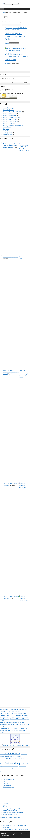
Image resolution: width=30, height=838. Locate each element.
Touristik (6, 769)
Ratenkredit (11, 766)
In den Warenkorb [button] (14, 43)
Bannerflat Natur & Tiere (10, 115)
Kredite (22, 760)
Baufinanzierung (24, 754)
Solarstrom (21, 766)
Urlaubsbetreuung (17, 769)
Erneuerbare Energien (21, 756)
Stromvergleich (8, 768)
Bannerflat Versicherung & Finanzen (13, 125)
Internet (6, 760)
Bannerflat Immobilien (9, 114)
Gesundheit (19, 758)
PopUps (5, 781)
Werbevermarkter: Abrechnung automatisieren (16, 829)
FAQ (4, 805)
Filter (25, 82)
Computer (11, 756)
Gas (15, 758)
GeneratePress (5, 835)
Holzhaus (26, 758)
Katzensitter (18, 760)
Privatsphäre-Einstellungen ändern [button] (10, 817)
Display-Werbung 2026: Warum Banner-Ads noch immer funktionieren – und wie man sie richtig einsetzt (14, 730)
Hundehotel (2, 760)
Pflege (22, 763)
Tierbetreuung (22, 768)
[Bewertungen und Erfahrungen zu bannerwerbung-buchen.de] (15, 745)
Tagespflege (14, 768)
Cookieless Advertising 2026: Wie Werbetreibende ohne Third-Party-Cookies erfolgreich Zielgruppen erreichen (14, 719)
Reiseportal (16, 766)
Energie (14, 756)
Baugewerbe (2, 756)
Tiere (26, 768)
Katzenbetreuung (12, 760)
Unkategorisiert (7, 133)
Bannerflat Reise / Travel (10, 119)
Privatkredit (6, 766)
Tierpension (2, 769)
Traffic (9, 769)
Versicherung (23, 769)
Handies (22, 758)
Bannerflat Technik (8, 123)
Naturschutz (2, 763)
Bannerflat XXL (7, 127)
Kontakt (5, 807)
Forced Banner (7, 785)
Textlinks (5, 783)
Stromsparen (2, 768)
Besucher (7, 756)
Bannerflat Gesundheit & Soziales (12, 112)
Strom (24, 766)
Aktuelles (5, 803)
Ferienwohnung (3, 758)
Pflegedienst (25, 763)
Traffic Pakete (7, 131)
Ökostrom (2, 771)
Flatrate (9, 758)
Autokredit (2, 754)
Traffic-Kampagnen (8, 787)
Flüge (14, 758)
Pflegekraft (2, 766)
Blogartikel (6, 129)
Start (3, 12)
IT (8, 760)
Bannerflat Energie (8, 108)
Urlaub (12, 769)
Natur (26, 760)
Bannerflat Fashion (8, 110)
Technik (17, 768)
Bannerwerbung (12, 753)
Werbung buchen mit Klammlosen (13, 812)
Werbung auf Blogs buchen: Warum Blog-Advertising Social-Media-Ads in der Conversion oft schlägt (14, 724)
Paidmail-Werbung (8, 779)
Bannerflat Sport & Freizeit (10, 121)
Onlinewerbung (12, 763)
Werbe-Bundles (7, 134)
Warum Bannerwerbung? (10, 810)
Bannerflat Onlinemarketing (11, 117)
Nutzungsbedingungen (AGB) (11, 809)
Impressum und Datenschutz (11, 814)
